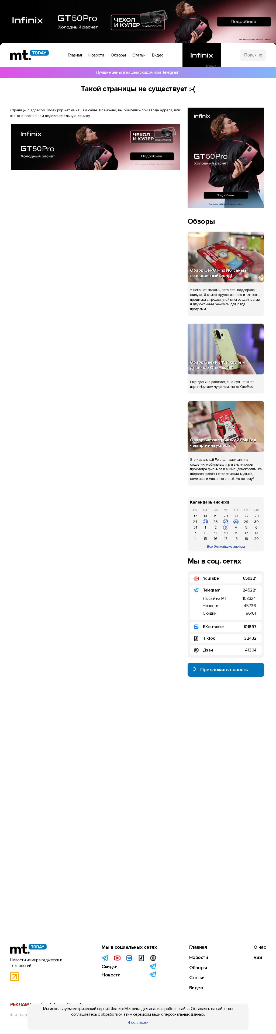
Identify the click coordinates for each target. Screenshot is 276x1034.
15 (205, 538)
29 (246, 521)
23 (256, 516)
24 (195, 521)
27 (225, 521)
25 (205, 521)
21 (236, 516)
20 (225, 516)
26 (215, 521)
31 (195, 527)
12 (246, 533)
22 (246, 516)
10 (226, 533)
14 (195, 538)
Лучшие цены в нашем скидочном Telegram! (138, 72)
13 (256, 533)
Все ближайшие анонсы (226, 546)
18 (205, 516)
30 (256, 521)
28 (236, 521)
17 (195, 516)
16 (216, 538)
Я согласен (138, 1022)
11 (236, 533)
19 (216, 516)
